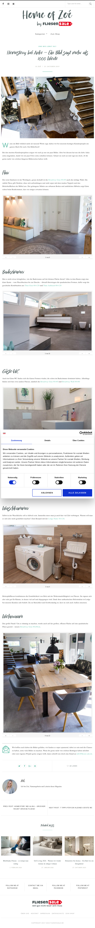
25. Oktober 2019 (51, 66)
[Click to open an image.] (47, 107)
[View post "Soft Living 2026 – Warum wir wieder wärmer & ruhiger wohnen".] (47, 846)
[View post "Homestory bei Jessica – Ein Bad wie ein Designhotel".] (79, 846)
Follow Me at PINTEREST (82, 887)
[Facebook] (3, 4)
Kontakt (35, 913)
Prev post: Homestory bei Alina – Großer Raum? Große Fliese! (24, 808)
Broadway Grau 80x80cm (30, 626)
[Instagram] (8, 4)
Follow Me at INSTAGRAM (12, 887)
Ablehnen (47, 493)
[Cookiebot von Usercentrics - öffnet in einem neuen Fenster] (81, 433)
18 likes (73, 766)
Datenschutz (58, 913)
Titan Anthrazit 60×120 (52, 285)
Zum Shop (55, 34)
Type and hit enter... (74, 4)
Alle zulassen (77, 493)
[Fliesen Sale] (47, 18)
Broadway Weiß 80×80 (71, 381)
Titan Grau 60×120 (32, 285)
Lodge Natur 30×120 (56, 518)
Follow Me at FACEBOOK (58, 887)
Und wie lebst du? (47, 46)
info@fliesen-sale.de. (85, 753)
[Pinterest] (13, 4)
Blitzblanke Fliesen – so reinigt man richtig (15, 862)
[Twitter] (19, 766)
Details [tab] (47, 440)
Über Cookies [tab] (78, 440)
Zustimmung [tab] (16, 440)
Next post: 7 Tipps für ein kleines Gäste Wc (71, 808)
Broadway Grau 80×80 (57, 180)
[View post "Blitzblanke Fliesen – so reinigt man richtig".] (15, 846)
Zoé (38, 66)
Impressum (45, 913)
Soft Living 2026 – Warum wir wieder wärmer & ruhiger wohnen (47, 862)
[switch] (35, 482)
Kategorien (40, 34)
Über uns (25, 913)
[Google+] (30, 766)
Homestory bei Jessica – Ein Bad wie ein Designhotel (79, 862)
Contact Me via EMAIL (35, 887)
